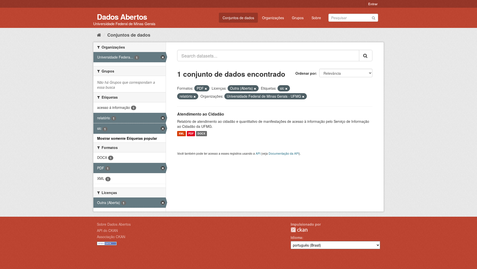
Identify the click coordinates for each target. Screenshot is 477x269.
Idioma (296, 237)
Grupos (298, 17)
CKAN (299, 229)
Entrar (373, 3)
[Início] (99, 34)
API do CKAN (107, 230)
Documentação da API (284, 153)
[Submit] (373, 17)
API (258, 153)
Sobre (316, 17)
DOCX (201, 133)
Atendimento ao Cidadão (200, 114)
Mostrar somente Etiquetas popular (127, 138)
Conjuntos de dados (238, 17)
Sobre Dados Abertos (114, 224)
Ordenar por (305, 73)
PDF (191, 133)
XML (181, 133)
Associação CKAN (111, 236)
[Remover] (206, 88)
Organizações (273, 17)
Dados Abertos (122, 16)
